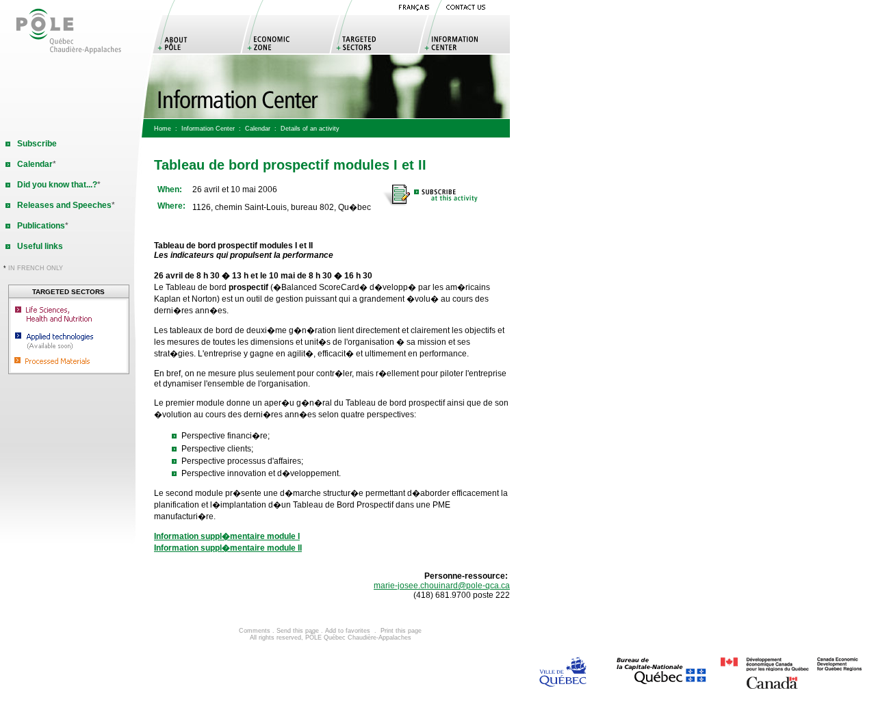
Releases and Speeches (64, 205)
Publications (41, 226)
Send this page (297, 630)
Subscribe (37, 143)
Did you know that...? (57, 184)
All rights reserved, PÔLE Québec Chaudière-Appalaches (330, 637)
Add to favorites (347, 630)
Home (162, 128)
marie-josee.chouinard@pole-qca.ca (442, 585)
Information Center (208, 128)
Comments (254, 630)
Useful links (40, 246)
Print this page (401, 630)
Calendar (257, 128)
